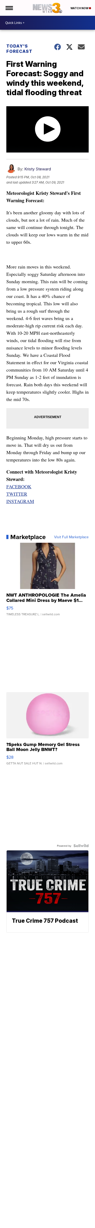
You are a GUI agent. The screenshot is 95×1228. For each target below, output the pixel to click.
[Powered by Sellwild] (81, 846)
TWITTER (16, 494)
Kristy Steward (37, 168)
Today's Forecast (19, 48)
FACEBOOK (18, 486)
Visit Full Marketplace (71, 537)
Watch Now (79, 8)
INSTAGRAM (20, 501)
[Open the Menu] (9, 7)
